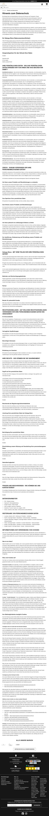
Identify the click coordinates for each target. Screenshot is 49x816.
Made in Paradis (34, 793)
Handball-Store (34, 788)
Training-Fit (42, 788)
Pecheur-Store (43, 778)
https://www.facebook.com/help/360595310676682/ (21, 710)
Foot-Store (33, 786)
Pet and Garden (43, 780)
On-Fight (33, 796)
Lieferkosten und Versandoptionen (21, 787)
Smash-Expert (43, 783)
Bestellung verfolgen (5, 781)
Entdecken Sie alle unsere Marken (24, 749)
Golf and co (33, 787)
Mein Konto (3, 778)
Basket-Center (34, 778)
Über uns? (16, 778)
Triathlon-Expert (43, 791)
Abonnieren (37, 805)
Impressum (16, 784)
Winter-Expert (43, 796)
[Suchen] (4, 7)
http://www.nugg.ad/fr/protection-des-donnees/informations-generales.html (19, 685)
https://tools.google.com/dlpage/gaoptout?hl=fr (14, 686)
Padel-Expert (34, 797)
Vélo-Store (42, 794)
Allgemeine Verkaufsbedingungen (21, 781)
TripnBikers (42, 793)
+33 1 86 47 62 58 (16, 763)
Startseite (4, 10)
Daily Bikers (33, 780)
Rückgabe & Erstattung (19, 783)
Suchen (7, 7)
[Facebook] (23, 813)
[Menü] (1, 7)
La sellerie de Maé (35, 791)
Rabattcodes (4, 784)
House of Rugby (34, 790)
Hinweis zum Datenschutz (19, 788)
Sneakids (42, 786)
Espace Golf (34, 784)
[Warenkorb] (47, 4)
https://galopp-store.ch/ (7, 19)
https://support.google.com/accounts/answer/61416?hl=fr (22, 715)
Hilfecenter (3, 780)
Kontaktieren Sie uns (15, 759)
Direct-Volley (34, 783)
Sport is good (43, 787)
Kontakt (4, 55)
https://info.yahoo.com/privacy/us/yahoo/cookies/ (18, 719)
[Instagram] (26, 813)
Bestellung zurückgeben (15, 771)
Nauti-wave (33, 794)
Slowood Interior (43, 781)
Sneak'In (42, 784)
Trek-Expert (42, 790)
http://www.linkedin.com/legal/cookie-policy (19, 717)
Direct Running (34, 781)
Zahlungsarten (17, 786)
